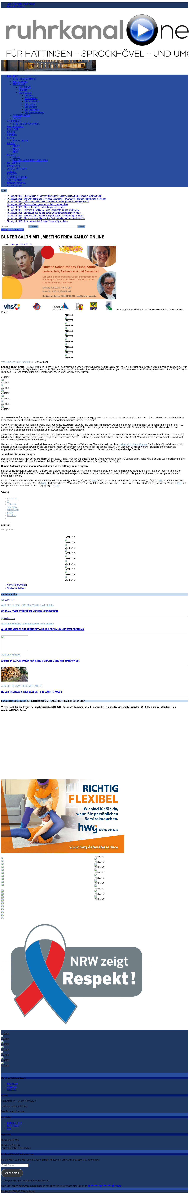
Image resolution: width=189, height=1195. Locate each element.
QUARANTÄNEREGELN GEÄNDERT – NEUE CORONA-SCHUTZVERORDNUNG (42, 629)
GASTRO (17, 118)
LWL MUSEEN (13, 163)
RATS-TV (11, 154)
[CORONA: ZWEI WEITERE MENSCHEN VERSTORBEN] (8, 600)
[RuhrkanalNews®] (94, 35)
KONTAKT (11, 1089)
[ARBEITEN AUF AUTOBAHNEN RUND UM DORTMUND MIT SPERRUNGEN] (14, 649)
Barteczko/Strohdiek (18, 362)
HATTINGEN (12, 76)
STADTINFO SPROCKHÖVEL (26, 123)
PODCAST (12, 174)
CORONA (23, 90)
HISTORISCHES (20, 81)
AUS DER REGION (15, 126)
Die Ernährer (30, 104)
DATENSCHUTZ (14, 1123)
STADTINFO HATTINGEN (24, 78)
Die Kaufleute (31, 106)
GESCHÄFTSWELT (21, 115)
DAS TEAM (12, 1083)
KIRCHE (10, 137)
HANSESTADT (25, 92)
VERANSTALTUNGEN (17, 177)
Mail (94, 480)
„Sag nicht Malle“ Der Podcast (21, 3)
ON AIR (16, 157)
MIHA (15, 151)
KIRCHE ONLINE (20, 140)
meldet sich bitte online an (133, 444)
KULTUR (11, 143)
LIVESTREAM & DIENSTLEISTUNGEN (30, 160)
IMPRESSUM (13, 1125)
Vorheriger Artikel (17, 585)
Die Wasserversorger (34, 112)
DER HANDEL (31, 98)
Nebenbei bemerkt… (16, 6)
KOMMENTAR (13, 166)
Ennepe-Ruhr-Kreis (21, 244)
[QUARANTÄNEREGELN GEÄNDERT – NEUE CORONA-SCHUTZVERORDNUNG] (8, 618)
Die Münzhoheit (32, 109)
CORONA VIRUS (30, 605)
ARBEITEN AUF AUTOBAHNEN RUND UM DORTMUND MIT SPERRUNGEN (40, 660)
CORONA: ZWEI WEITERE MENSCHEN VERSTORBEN (29, 611)
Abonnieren (12, 1172)
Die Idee (29, 95)
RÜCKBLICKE (19, 84)
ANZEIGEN (12, 1086)
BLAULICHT (12, 129)
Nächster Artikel (16, 588)
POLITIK (11, 132)
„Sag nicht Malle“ (15, 180)
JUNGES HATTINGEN (17, 168)
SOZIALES (12, 135)
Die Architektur (32, 101)
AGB (9, 1128)
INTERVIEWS (25, 87)
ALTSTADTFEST (14, 185)
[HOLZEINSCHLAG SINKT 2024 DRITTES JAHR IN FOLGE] (14, 680)
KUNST (16, 146)
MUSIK (16, 149)
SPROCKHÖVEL (14, 121)
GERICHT (11, 171)
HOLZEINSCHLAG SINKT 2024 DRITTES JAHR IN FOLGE (31, 691)
